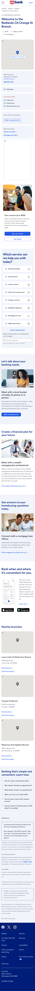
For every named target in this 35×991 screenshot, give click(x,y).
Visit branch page (7, 671)
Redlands (17, 8)
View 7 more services (17, 330)
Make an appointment (12, 120)
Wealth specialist (9, 132)
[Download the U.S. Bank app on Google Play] (23, 610)
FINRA (25, 862)
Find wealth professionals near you (13, 486)
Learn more (23, 604)
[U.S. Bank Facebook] (2, 927)
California (10, 8)
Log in (31, 2)
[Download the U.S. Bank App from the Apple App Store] (7, 610)
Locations (4, 8)
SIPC (30, 862)
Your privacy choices (26, 957)
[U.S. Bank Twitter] (8, 927)
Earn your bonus (17, 234)
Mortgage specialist (10, 135)
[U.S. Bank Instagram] (14, 927)
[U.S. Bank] (16, 2)
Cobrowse (4, 964)
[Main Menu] (3, 2)
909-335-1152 (8, 82)
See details (17, 239)
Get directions (8, 79)
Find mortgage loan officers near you (13, 552)
